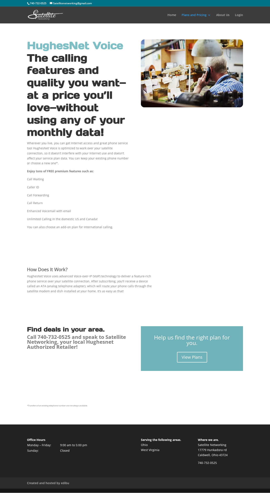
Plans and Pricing (194, 15)
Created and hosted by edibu (48, 483)
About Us (223, 15)
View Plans (192, 357)
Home (171, 15)
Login (239, 15)
